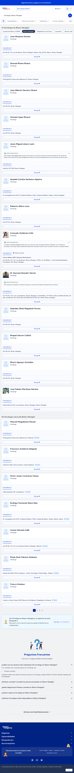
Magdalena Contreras (44, 31)
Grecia (41, 750)
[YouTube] (41, 760)
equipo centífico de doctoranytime (41, 659)
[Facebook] (32, 760)
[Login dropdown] (68, 9)
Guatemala (50, 753)
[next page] (42, 610)
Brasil (55, 753)
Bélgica (46, 750)
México (51, 750)
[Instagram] (37, 760)
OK (69, 770)
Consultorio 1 (7, 48)
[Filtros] (3, 21)
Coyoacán (58, 31)
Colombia (56, 750)
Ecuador (62, 750)
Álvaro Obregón (28, 31)
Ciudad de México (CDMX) (11, 31)
